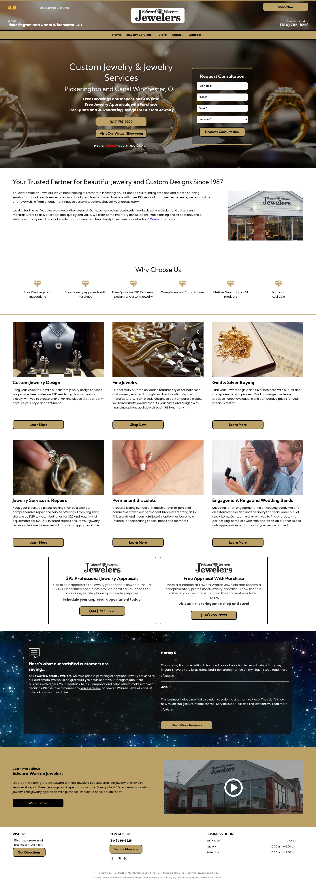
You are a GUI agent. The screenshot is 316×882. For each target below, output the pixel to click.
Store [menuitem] (163, 35)
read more (279, 670)
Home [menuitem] (116, 35)
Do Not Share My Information (129, 872)
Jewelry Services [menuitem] (139, 35)
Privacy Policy (104, 872)
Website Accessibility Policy (205, 872)
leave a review (90, 688)
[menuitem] (182, 35)
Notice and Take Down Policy (177, 872)
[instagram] (118, 859)
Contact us (158, 219)
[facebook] (112, 859)
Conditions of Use (152, 872)
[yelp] (125, 859)
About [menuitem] (176, 35)
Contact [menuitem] (195, 35)
